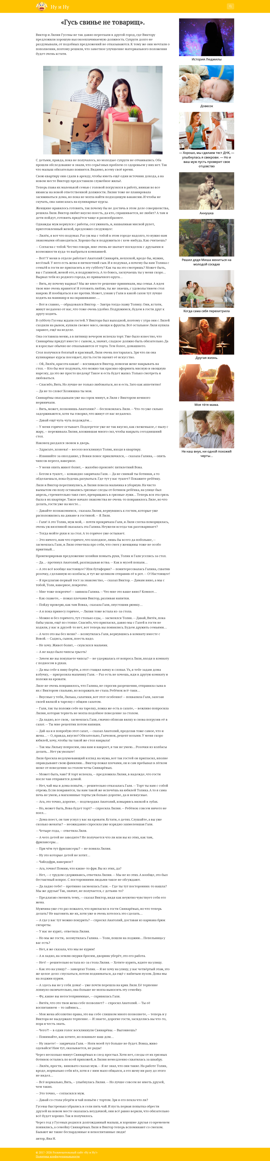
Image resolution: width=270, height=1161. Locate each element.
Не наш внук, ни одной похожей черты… (207, 453)
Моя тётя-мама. (207, 404)
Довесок (206, 106)
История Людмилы (207, 59)
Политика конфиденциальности (58, 1156)
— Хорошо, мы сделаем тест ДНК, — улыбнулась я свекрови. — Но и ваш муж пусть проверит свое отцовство (206, 159)
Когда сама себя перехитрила (206, 311)
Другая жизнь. (206, 358)
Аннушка (207, 213)
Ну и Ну (59, 6)
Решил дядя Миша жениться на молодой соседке (206, 262)
